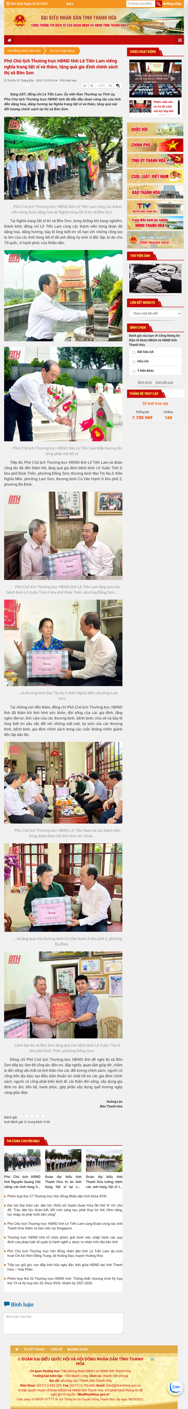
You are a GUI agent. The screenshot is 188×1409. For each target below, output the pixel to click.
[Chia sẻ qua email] (26, 85)
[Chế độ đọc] (84, 85)
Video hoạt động (142, 52)
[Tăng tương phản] (118, 85)
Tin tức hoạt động (62, 51)
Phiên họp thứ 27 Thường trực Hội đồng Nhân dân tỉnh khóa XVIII (56, 1196)
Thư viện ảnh (139, 256)
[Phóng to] (91, 85)
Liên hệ (56, 1349)
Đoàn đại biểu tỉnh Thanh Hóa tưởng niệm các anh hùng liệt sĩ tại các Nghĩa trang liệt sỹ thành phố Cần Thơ (104, 1182)
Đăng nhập (173, 3)
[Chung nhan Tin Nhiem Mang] (162, 1363)
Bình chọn (145, 382)
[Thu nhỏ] (110, 85)
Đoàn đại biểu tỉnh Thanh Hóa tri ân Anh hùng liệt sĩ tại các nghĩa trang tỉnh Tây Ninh (63, 1182)
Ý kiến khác (145, 370)
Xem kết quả (164, 382)
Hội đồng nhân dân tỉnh (24, 51)
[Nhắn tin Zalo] (175, 1387)
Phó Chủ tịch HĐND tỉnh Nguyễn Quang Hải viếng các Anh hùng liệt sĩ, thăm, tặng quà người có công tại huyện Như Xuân (22, 1182)
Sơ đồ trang (34, 1349)
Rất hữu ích (145, 352)
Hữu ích (143, 361)
